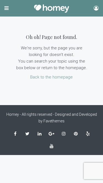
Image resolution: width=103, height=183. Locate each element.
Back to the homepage (51, 77)
